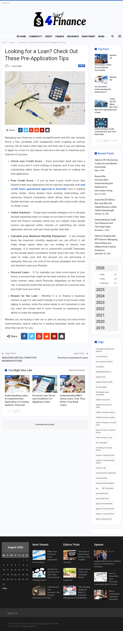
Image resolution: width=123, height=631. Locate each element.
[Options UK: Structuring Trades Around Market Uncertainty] (101, 59)
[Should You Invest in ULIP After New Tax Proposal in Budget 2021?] (39, 573)
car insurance (101, 356)
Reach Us (6, 3)
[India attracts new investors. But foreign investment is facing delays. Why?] (39, 590)
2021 (100, 315)
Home (23, 36)
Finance (59, 36)
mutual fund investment (106, 473)
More (101, 36)
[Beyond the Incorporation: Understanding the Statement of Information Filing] (101, 80)
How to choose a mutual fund (106, 424)
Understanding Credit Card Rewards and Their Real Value (105, 131)
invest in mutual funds (105, 455)
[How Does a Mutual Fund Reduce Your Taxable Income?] (69, 555)
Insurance (73, 36)
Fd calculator (101, 387)
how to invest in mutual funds (105, 431)
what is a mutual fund (105, 514)
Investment (88, 36)
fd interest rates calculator (102, 393)
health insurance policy (105, 417)
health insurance (103, 400)
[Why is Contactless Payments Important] (100, 594)
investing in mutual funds (104, 449)
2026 (100, 268)
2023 (100, 302)
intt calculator (101, 443)
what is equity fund (104, 519)
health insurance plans (105, 412)
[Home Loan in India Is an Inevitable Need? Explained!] (69, 573)
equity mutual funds (104, 382)
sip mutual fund (102, 499)
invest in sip (101, 468)
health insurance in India (104, 406)
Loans (81, 66)
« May (4, 588)
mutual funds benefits (105, 483)
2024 (100, 296)
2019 (100, 328)
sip (97, 488)
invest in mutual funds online (105, 461)
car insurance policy (104, 362)
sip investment (102, 493)
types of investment (104, 504)
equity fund (100, 377)
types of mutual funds (105, 509)
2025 (100, 290)
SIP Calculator (108, 488)
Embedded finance (103, 372)
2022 (100, 309)
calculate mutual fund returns (105, 350)
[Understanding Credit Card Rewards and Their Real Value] (101, 123)
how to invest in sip (104, 438)
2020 (100, 321)
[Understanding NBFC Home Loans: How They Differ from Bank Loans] (72, 384)
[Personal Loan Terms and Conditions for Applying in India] (44, 384)
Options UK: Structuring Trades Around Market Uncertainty (106, 163)
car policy (100, 367)
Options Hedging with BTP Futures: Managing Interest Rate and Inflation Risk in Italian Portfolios (106, 243)
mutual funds (101, 478)
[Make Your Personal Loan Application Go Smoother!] (39, 555)
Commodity (35, 36)
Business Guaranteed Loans (73, 357)
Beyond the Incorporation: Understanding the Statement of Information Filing (104, 183)
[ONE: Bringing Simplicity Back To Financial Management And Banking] (69, 590)
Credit (48, 36)
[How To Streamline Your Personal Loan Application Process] (100, 577)
